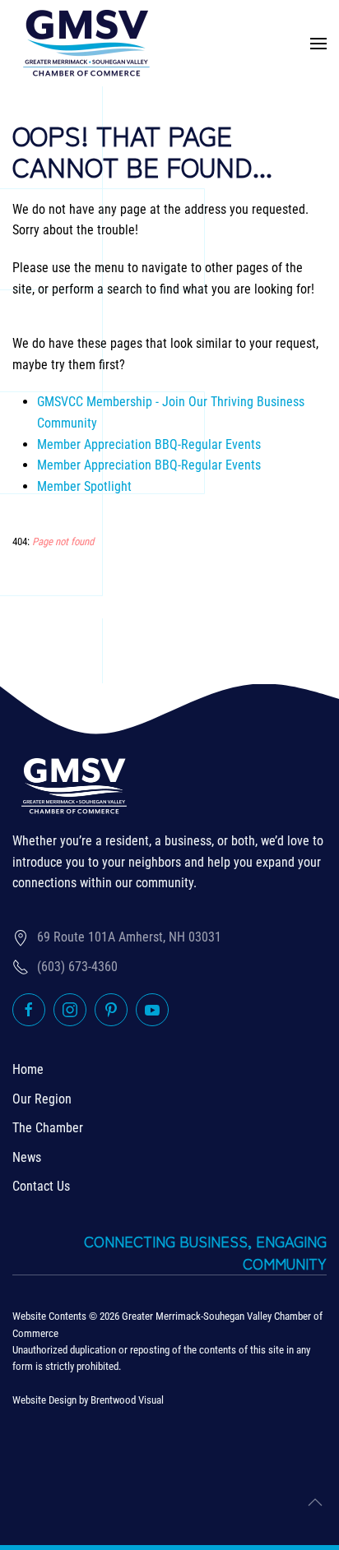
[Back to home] (86, 43)
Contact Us (41, 1186)
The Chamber (47, 1128)
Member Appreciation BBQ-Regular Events (149, 444)
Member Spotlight (84, 486)
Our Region (42, 1099)
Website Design (44, 1400)
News (26, 1157)
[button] (318, 43)
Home (28, 1069)
